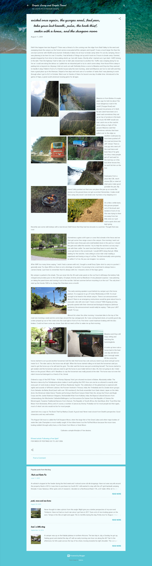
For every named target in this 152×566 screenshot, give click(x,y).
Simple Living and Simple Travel (49, 5)
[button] (119, 19)
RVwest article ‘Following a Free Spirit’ (45, 439)
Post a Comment (39, 458)
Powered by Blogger (77, 556)
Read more (116, 494)
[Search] (124, 6)
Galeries (81, 560)
